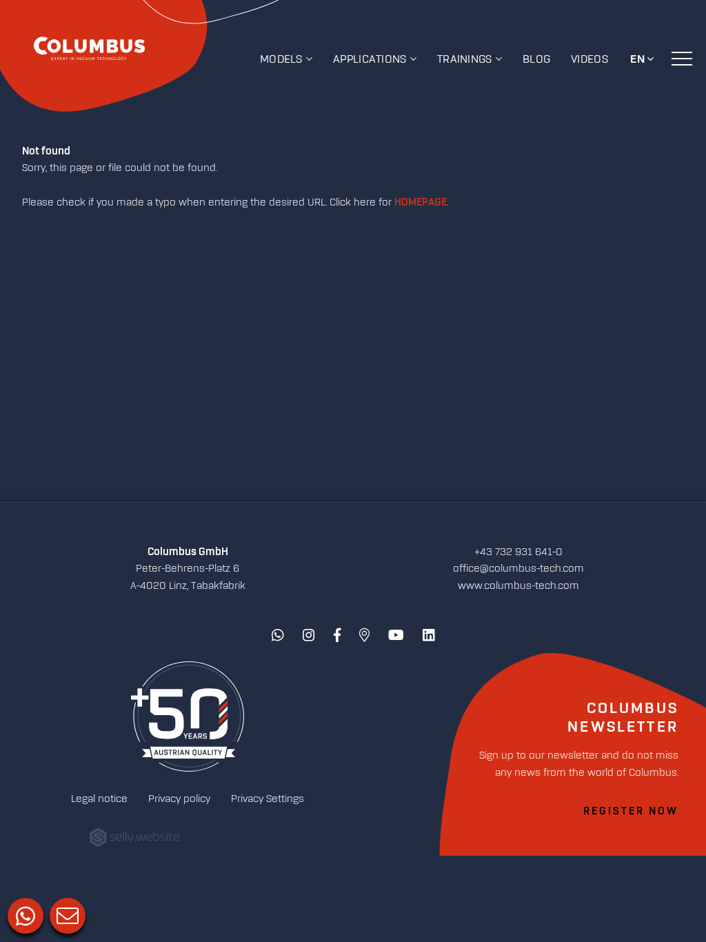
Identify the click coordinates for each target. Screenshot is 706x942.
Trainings (464, 59)
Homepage (420, 202)
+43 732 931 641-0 (518, 552)
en (637, 59)
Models (281, 59)
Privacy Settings (267, 799)
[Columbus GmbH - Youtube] (396, 635)
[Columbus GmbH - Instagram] (308, 635)
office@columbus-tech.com (518, 568)
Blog (536, 59)
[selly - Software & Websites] (134, 838)
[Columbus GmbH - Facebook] (337, 635)
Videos (589, 59)
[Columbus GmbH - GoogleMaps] (364, 635)
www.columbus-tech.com (518, 586)
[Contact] (66, 914)
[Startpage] (187, 717)
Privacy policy (179, 799)
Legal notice (99, 799)
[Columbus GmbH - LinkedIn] (428, 635)
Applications (370, 59)
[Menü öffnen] (682, 58)
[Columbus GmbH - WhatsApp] (277, 635)
